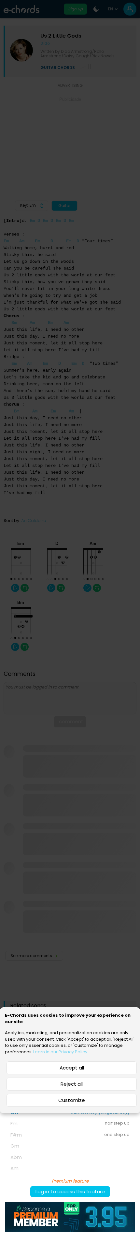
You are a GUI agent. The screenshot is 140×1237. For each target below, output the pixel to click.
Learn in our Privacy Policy (60, 1052)
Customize (71, 1100)
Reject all (72, 1084)
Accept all (72, 1067)
